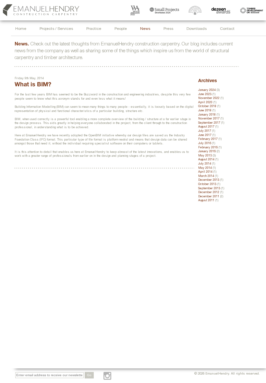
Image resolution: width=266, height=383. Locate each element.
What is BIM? (33, 85)
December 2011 (208, 196)
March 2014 (206, 176)
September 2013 (209, 188)
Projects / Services (56, 29)
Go (89, 375)
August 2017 (206, 127)
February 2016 (208, 147)
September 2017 (209, 123)
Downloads (197, 29)
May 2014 (205, 168)
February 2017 (208, 139)
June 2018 (205, 110)
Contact (227, 29)
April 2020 (205, 102)
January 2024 (207, 90)
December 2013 (208, 180)
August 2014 (206, 159)
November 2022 (209, 98)
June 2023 (205, 94)
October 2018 (207, 106)
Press (168, 29)
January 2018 (207, 115)
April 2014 (205, 172)
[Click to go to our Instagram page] (107, 376)
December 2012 (208, 192)
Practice (93, 29)
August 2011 (206, 200)
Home (20, 29)
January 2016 (207, 151)
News (145, 29)
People (121, 29)
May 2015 (205, 155)
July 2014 (204, 164)
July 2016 (204, 143)
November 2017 (209, 118)
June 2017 (205, 135)
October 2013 (207, 184)
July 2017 (204, 131)
